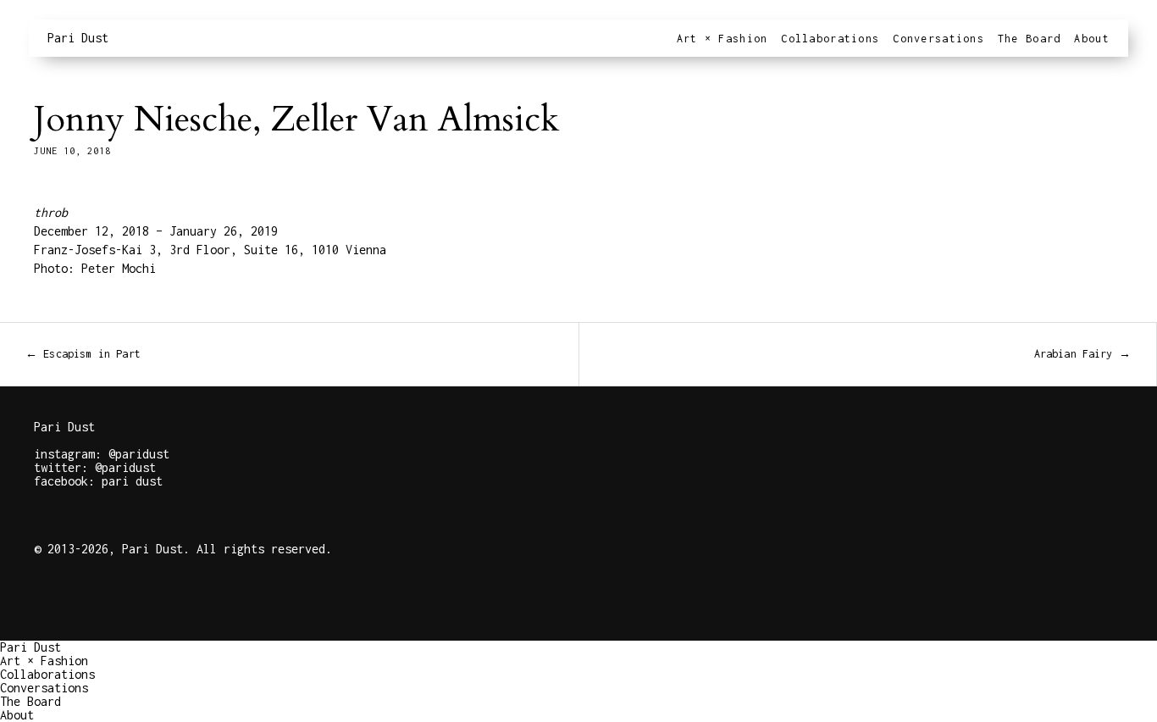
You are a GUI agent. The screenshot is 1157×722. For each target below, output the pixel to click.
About (1091, 38)
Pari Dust (77, 38)
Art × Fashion (722, 38)
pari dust (132, 481)
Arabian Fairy (1082, 353)
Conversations (938, 38)
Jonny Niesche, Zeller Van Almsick (296, 119)
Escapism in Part (83, 353)
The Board (1029, 38)
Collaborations (830, 38)
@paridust (138, 454)
